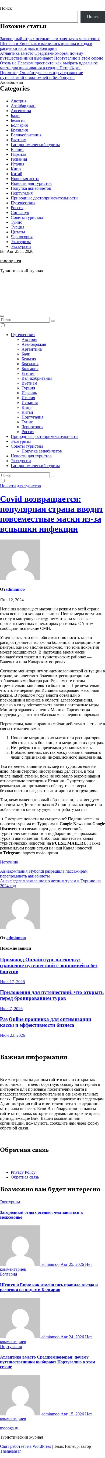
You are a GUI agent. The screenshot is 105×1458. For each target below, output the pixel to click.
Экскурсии (21, 246)
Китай (16, 173)
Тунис (16, 222)
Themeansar (10, 1451)
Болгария (19, 125)
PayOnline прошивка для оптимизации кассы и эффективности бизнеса (45, 1022)
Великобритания (26, 135)
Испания (19, 159)
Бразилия (19, 130)
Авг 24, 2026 (73, 1337)
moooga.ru (10, 261)
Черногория (22, 236)
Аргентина (21, 110)
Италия (17, 164)
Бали (15, 115)
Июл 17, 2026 (12, 981)
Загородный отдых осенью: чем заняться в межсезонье (50, 38)
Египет (17, 149)
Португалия (22, 193)
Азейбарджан (23, 105)
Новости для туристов (31, 183)
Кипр (16, 169)
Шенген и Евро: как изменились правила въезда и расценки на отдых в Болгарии (46, 46)
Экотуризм (21, 241)
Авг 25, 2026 (73, 1264)
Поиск (6, 8)
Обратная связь (25, 1177)
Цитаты (18, 232)
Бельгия (18, 120)
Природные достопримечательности (44, 198)
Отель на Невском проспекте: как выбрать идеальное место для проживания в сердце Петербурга (49, 65)
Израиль (18, 154)
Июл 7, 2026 (11, 1008)
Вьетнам (18, 139)
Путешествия (23, 203)
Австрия (18, 101)
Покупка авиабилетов (31, 188)
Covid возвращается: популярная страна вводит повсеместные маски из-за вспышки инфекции (51, 514)
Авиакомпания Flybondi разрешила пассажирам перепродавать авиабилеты (44, 873)
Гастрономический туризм (35, 144)
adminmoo (15, 589)
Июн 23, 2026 (12, 1035)
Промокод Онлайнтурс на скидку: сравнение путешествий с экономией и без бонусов (41, 75)
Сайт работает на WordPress (26, 1446)
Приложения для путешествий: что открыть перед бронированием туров (52, 995)
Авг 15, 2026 (73, 1414)
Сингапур (20, 212)
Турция (17, 227)
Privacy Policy (23, 1172)
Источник (9, 862)
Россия (17, 207)
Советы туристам (27, 217)
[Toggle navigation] (2, 316)
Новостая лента (25, 178)
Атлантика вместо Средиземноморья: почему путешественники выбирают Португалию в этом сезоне (51, 55)
